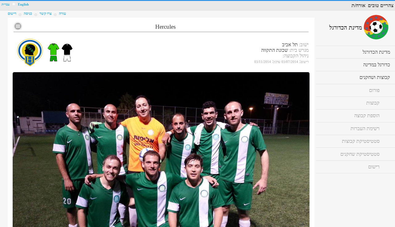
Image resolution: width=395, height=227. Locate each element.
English (23, 4)
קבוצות (373, 102)
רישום (12, 13)
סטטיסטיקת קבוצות (361, 141)
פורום (374, 90)
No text (18, 26)
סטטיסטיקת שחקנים (360, 154)
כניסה (28, 13)
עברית (6, 4)
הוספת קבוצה (367, 115)
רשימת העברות (365, 128)
